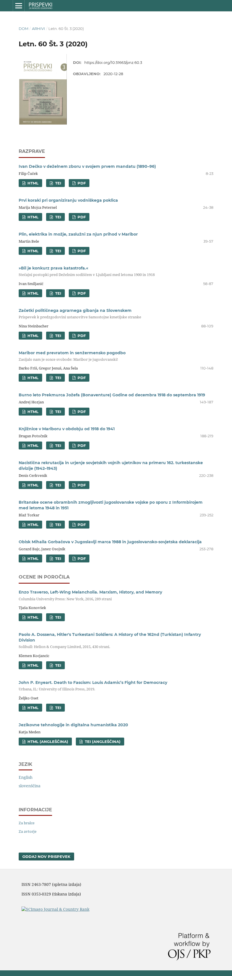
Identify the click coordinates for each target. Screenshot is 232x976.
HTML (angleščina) (47, 741)
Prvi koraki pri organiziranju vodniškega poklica (68, 200)
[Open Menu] (18, 5)
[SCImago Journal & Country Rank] (55, 909)
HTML (32, 183)
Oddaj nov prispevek (46, 856)
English (26, 777)
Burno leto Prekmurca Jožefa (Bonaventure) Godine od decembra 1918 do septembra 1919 (112, 394)
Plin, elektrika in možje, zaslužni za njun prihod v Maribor (78, 234)
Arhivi (38, 28)
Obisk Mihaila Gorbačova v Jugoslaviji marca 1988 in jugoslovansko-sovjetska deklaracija (110, 541)
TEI (57, 183)
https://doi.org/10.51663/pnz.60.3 (113, 62)
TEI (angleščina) (102, 741)
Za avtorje (27, 831)
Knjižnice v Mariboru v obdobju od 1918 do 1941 (67, 428)
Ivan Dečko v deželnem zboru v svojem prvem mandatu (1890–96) (87, 166)
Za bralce (27, 822)
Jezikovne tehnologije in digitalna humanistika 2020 (73, 724)
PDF (81, 183)
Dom (23, 28)
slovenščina (29, 785)
